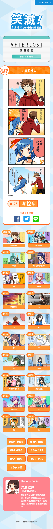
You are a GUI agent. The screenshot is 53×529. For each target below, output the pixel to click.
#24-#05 (37, 459)
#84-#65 (16, 450)
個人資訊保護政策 (29, 522)
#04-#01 (16, 467)
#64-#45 (37, 450)
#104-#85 (37, 441)
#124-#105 (16, 441)
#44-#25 (16, 459)
